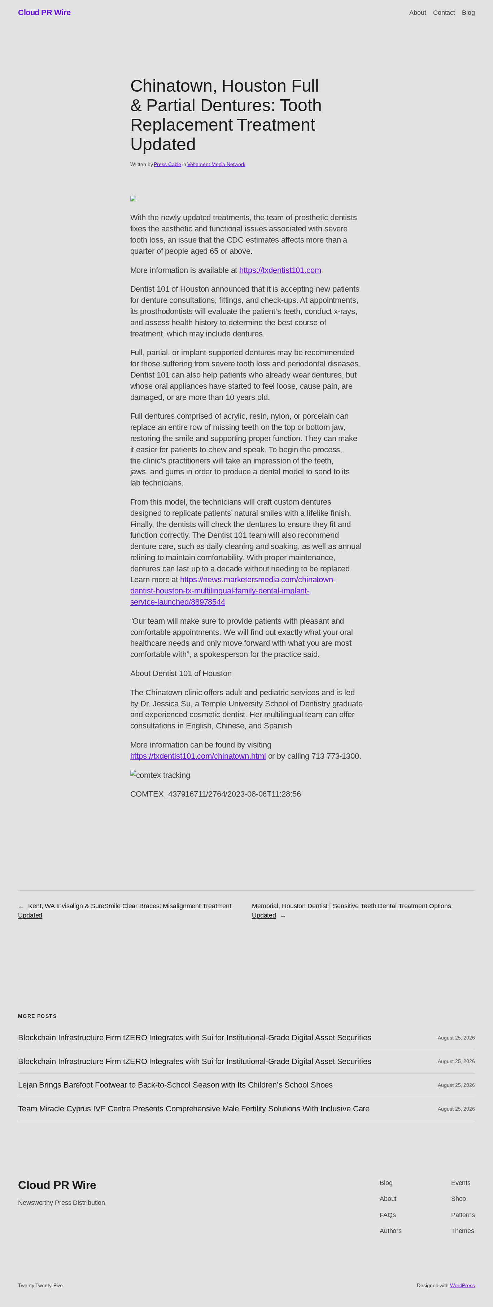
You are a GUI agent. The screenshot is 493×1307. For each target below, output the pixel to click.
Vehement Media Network (216, 164)
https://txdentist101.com (280, 270)
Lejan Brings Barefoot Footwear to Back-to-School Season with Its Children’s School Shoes (175, 1085)
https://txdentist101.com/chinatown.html (198, 756)
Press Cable (167, 164)
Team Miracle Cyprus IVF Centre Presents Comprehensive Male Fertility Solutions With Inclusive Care (194, 1109)
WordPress (462, 1285)
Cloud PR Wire (44, 12)
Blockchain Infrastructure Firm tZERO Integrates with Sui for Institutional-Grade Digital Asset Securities (194, 1037)
